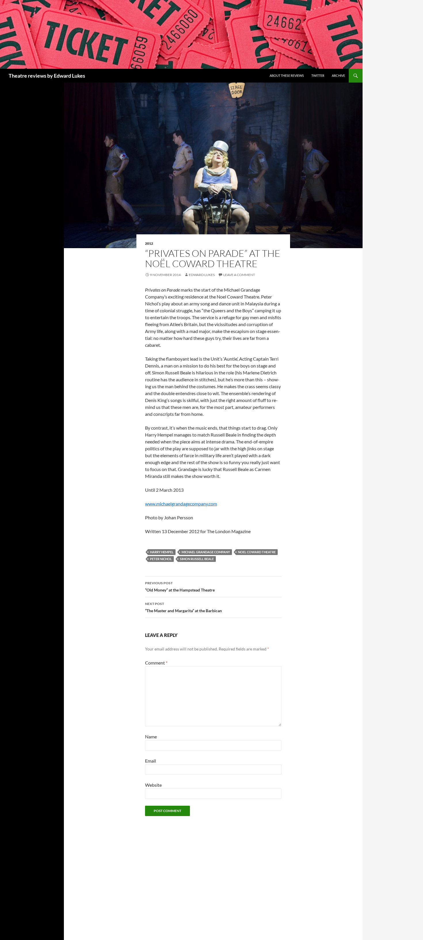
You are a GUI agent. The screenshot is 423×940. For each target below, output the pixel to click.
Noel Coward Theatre (257, 552)
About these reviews (287, 75)
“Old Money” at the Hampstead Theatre (180, 586)
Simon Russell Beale (197, 559)
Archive (338, 75)
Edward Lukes (202, 275)
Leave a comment (239, 275)
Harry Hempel (162, 552)
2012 (149, 243)
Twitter (317, 75)
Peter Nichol (161, 559)
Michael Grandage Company (206, 552)
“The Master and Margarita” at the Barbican (183, 607)
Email (150, 760)
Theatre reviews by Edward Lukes (47, 75)
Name (151, 736)
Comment (156, 662)
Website (153, 785)
